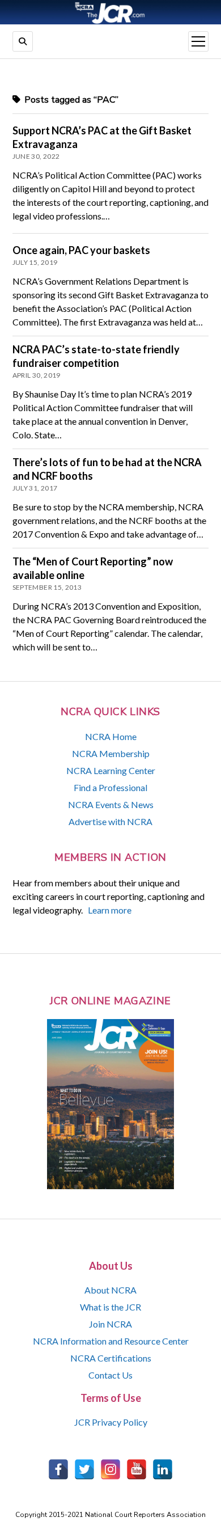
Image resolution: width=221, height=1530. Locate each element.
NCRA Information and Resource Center (111, 1340)
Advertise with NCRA (110, 821)
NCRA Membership (111, 753)
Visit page (110, 12)
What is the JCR (110, 1306)
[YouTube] (136, 1469)
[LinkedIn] (162, 1469)
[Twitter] (84, 1469)
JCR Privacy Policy (110, 1422)
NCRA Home (111, 736)
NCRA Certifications (110, 1358)
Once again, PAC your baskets (81, 250)
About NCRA (110, 1289)
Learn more (109, 910)
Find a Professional (110, 787)
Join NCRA (110, 1323)
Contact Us (110, 1375)
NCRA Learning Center (110, 770)
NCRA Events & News (111, 804)
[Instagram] (110, 1469)
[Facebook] (58, 1469)
